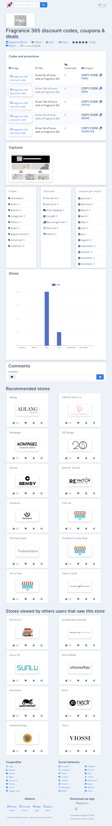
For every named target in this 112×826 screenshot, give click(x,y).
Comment (13, 371)
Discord (91, 770)
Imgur (90, 784)
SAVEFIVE (87, 131)
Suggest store (14, 791)
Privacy (12, 784)
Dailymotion (92, 780)
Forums (12, 773)
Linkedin (64, 780)
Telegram (92, 766)
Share (64, 42)
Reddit (63, 791)
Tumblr (90, 777)
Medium (91, 787)
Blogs (11, 777)
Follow (37, 42)
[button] (102, 4)
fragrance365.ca (17, 42)
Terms (11, 787)
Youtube (64, 777)
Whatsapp (65, 787)
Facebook (65, 766)
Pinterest (65, 784)
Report (12, 45)
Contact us (13, 780)
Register (12, 770)
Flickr (90, 773)
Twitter (64, 773)
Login (11, 766)
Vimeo (90, 791)
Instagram (65, 770)
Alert (51, 42)
